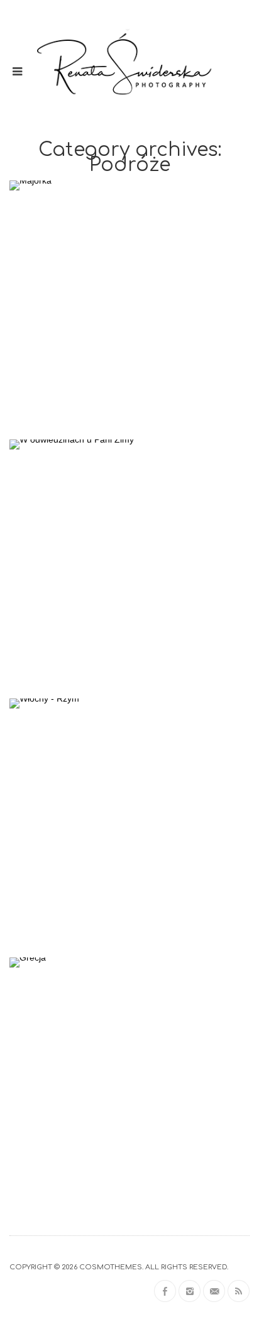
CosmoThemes (110, 1267)
